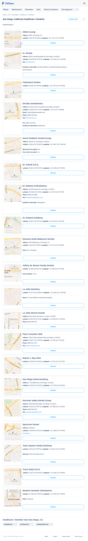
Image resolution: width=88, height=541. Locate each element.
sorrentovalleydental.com (34, 412)
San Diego (15, 15)
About (46, 536)
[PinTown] (8, 3)
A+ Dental (27, 53)
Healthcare (23, 15)
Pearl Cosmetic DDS (32, 334)
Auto (38, 9)
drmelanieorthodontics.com (34, 197)
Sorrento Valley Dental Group (37, 400)
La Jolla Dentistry (31, 289)
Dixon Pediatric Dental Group (37, 138)
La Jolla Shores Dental (34, 313)
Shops (5, 9)
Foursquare (26, 433)
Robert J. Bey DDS (32, 358)
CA (9, 15)
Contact (55, 536)
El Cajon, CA (9, 524)
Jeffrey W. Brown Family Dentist (38, 265)
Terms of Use (78, 536)
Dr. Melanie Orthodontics (35, 186)
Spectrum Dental (31, 424)
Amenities (29, 9)
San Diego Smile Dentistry (35, 379)
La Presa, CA (26, 524)
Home (5, 15)
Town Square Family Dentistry (37, 446)
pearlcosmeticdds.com (33, 346)
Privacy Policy (66, 536)
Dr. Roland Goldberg (33, 218)
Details (53, 43)
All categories (67, 9)
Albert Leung (29, 32)
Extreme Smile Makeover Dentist (38, 239)
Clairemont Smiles (32, 82)
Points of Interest (51, 9)
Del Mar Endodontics (33, 103)
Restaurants (17, 9)
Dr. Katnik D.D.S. (31, 165)
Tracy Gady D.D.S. (31, 469)
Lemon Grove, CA (44, 524)
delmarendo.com (31, 118)
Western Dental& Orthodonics (37, 490)
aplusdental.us (30, 62)
